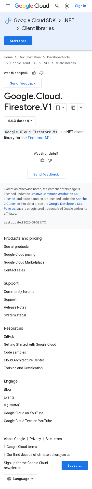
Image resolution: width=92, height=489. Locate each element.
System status (15, 315)
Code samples (15, 352)
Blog (7, 389)
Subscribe (75, 465)
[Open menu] (8, 6)
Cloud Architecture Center (24, 360)
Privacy (35, 439)
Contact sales (14, 270)
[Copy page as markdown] (73, 108)
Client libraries (38, 28)
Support (10, 299)
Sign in (80, 6)
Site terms (54, 439)
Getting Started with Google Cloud (30, 344)
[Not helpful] (41, 73)
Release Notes (15, 307)
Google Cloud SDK (35, 20)
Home (8, 57)
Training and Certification (23, 368)
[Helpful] (34, 73)
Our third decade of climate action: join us (38, 455)
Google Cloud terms (22, 447)
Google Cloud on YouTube (24, 413)
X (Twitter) (12, 405)
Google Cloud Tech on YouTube (28, 421)
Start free (18, 41)
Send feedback (23, 83)
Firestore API (39, 137)
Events (9, 397)
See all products (16, 247)
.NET (69, 20)
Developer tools (58, 57)
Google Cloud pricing (19, 254)
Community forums (19, 292)
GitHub (9, 337)
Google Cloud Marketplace (24, 262)
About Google (14, 439)
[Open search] (57, 6)
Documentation (30, 57)
